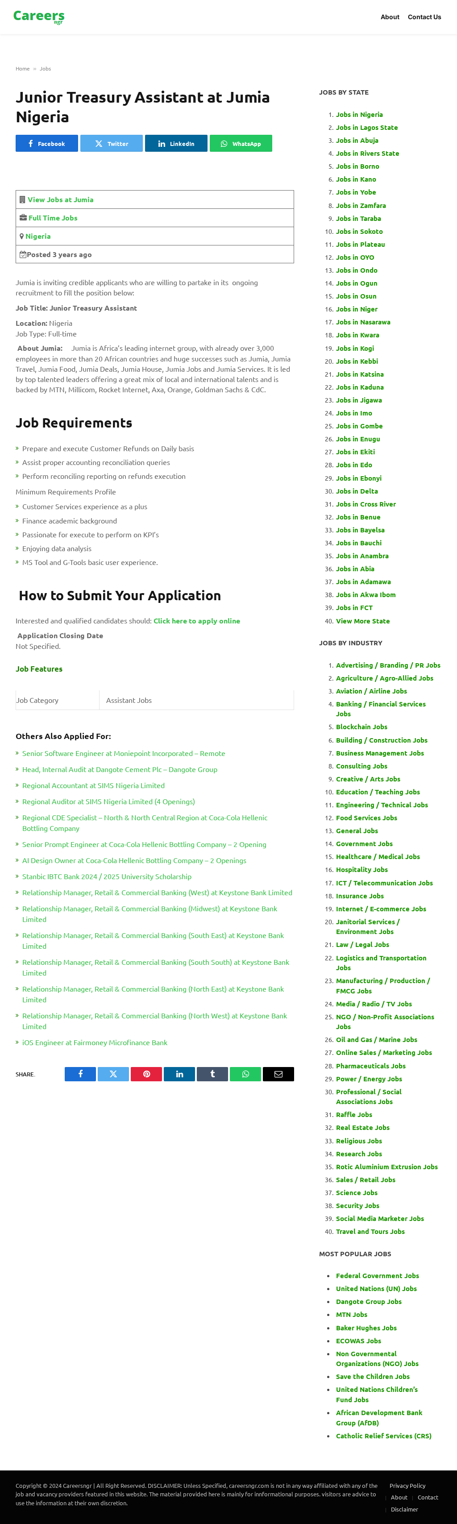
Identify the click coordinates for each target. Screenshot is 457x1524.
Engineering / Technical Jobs (382, 804)
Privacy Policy (407, 1485)
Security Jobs (357, 1205)
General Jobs (357, 830)
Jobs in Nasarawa (363, 321)
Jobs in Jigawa (359, 399)
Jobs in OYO (355, 257)
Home (23, 68)
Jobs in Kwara (357, 334)
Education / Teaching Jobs (378, 791)
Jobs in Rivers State (367, 153)
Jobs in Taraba (358, 218)
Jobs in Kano (356, 178)
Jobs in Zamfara (361, 205)
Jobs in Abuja (357, 140)
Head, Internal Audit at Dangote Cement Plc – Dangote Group (119, 768)
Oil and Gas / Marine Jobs (376, 1039)
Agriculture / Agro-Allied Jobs (384, 677)
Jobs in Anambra (362, 555)
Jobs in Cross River (366, 503)
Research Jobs (359, 1153)
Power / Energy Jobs (369, 1078)
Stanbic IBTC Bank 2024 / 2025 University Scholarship (106, 876)
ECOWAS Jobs (358, 1340)
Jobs (45, 68)
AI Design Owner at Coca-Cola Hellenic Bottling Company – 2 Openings (134, 859)
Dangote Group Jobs (369, 1301)
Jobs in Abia (355, 568)
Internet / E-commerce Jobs (381, 908)
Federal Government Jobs (378, 1275)
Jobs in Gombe (359, 425)
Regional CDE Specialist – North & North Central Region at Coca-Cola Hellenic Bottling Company (144, 822)
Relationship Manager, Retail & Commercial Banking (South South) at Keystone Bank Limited (155, 967)
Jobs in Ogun (357, 282)
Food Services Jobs (366, 817)
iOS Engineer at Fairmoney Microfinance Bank (94, 1042)
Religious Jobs (359, 1140)
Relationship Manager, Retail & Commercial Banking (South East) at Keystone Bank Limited (153, 940)
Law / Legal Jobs (362, 944)
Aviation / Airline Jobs (371, 690)
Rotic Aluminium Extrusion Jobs (387, 1166)
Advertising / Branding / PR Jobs (388, 664)
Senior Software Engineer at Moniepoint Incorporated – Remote (123, 752)
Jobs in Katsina (360, 374)
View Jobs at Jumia (61, 199)
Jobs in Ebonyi (359, 477)
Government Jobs (364, 843)
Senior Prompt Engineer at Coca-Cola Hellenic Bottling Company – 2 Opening (144, 843)
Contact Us (424, 17)
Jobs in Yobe (356, 191)
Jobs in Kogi (355, 348)
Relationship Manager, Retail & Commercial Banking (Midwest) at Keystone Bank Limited (149, 913)
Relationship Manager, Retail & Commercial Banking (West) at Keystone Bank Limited (157, 892)
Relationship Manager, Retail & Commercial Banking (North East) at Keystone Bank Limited (153, 994)
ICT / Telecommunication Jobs (384, 882)
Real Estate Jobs (363, 1127)
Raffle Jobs (354, 1114)
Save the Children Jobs (373, 1376)
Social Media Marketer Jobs (380, 1218)
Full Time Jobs (53, 217)
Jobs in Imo (354, 412)
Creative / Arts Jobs (368, 778)
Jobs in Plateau (360, 244)
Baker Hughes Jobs (367, 1327)
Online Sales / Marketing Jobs (384, 1052)
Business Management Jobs (380, 752)
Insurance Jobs (360, 895)
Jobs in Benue (358, 516)
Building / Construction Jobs (382, 739)
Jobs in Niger (357, 308)
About (390, 17)
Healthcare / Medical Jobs (378, 856)
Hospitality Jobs (362, 869)
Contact (428, 1497)
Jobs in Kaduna (360, 386)
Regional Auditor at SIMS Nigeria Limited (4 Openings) (108, 801)
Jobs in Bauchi (359, 542)
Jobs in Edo (354, 464)
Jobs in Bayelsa (360, 529)
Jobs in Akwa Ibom (366, 594)
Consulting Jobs (361, 765)
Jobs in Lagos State (368, 127)
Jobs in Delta (357, 490)
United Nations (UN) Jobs (376, 1288)
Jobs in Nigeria (360, 114)
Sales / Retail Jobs (365, 1179)
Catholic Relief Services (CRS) (384, 1435)
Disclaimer (404, 1509)
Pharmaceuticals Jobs (371, 1065)
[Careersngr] (39, 17)
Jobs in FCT (354, 607)
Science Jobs (357, 1192)
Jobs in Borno (357, 166)
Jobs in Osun (356, 295)
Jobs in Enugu (358, 438)
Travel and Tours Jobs (370, 1231)
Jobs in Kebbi (357, 361)
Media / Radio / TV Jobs (374, 1003)
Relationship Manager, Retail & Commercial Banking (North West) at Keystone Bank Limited (154, 1020)
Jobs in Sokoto (359, 231)
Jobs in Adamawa (363, 581)
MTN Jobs (351, 1314)
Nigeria (37, 236)
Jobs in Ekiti (355, 451)
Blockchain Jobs (361, 726)
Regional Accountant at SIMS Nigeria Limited (93, 785)
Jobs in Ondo (357, 270)
